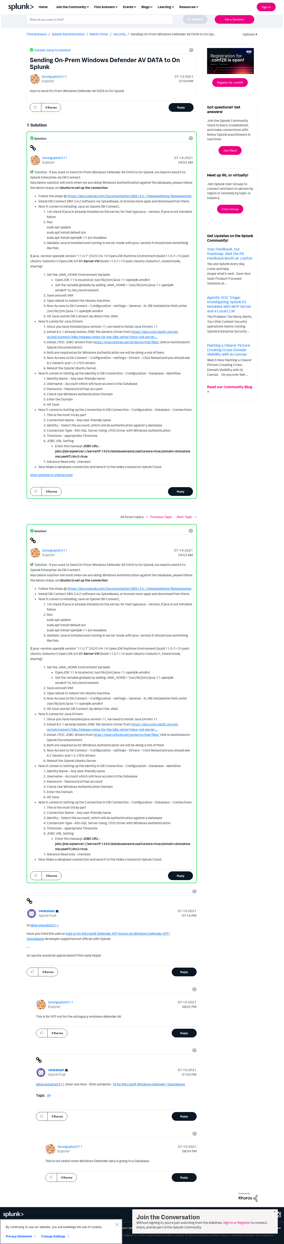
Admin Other (98, 34)
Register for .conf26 (230, 82)
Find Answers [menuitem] (104, 7)
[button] (190, 50)
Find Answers (37, 34)
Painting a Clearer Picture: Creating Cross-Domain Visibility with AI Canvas (229, 349)
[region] (61, 1231)
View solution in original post (51, 475)
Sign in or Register (236, 1223)
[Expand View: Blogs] (151, 6)
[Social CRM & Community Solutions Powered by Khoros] (248, 1197)
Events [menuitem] (128, 7)
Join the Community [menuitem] (71, 7)
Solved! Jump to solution (52, 50)
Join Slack (230, 150)
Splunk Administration (68, 34)
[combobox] (117, 19)
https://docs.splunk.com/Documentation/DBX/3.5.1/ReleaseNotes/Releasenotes (129, 196)
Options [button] (247, 34)
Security (119, 34)
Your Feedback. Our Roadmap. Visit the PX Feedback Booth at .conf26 (229, 253)
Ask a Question (234, 19)
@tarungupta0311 (44, 925)
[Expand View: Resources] (197, 6)
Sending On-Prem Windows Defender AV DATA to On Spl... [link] (173, 34)
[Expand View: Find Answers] (116, 6)
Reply (181, 107)
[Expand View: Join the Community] (88, 6)
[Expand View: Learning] (173, 6)
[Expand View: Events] (135, 6)
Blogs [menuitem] (145, 7)
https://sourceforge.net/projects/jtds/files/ (126, 342)
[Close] (117, 1224)
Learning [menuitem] (164, 7)
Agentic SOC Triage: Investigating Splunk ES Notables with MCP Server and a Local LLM (229, 304)
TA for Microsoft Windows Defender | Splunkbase (149, 1084)
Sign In (266, 7)
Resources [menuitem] (187, 7)
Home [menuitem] (43, 7)
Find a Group (230, 209)
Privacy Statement (19, 1236)
